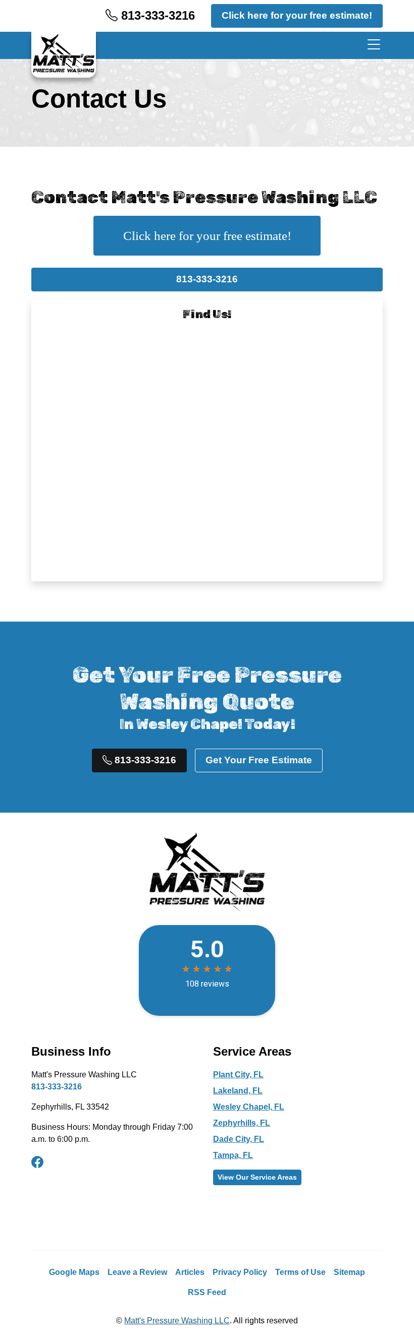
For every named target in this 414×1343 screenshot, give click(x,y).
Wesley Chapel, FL (248, 1107)
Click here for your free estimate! (297, 15)
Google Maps (74, 1272)
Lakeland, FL (238, 1090)
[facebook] (37, 1162)
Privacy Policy (240, 1272)
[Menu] (371, 45)
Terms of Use (300, 1272)
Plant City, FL (238, 1074)
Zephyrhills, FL (241, 1123)
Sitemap (349, 1272)
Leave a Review (137, 1272)
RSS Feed (207, 1292)
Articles (189, 1272)
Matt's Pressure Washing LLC (177, 1320)
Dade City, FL (238, 1139)
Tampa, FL (233, 1155)
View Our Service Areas (257, 1177)
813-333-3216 (156, 15)
